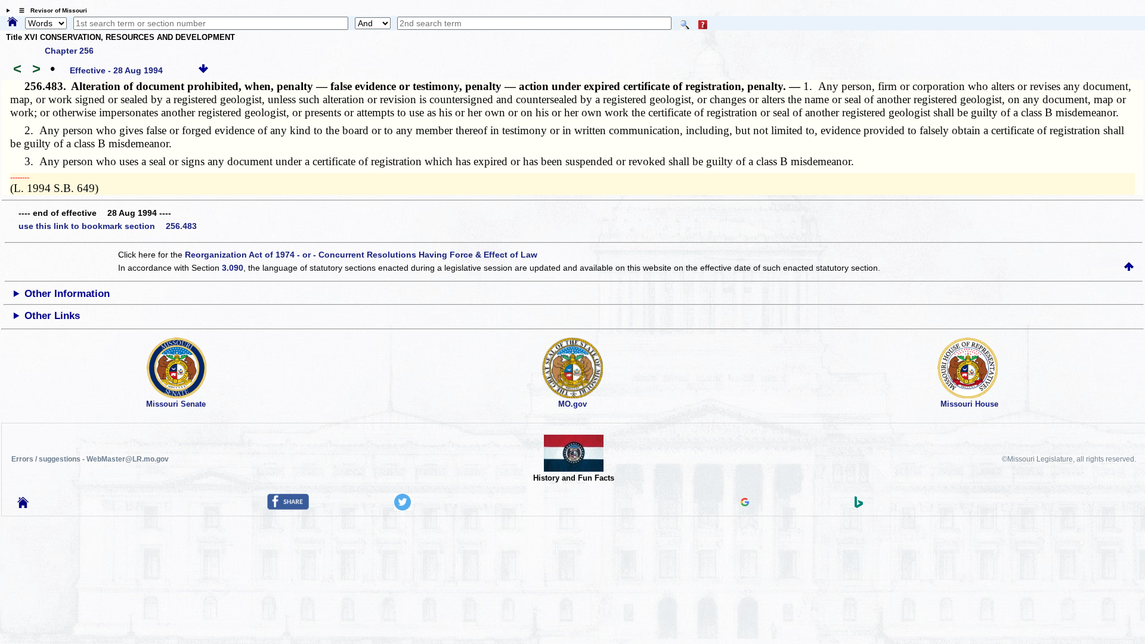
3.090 (232, 268)
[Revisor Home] (23, 505)
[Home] (12, 23)
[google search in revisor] (745, 503)
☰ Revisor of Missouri (50, 10)
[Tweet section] (402, 507)
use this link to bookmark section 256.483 (107, 226)
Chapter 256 (69, 50)
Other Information (67, 293)
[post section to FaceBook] (288, 507)
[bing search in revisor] (859, 505)
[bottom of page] (203, 70)
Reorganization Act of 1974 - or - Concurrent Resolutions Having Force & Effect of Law (361, 254)
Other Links (52, 315)
